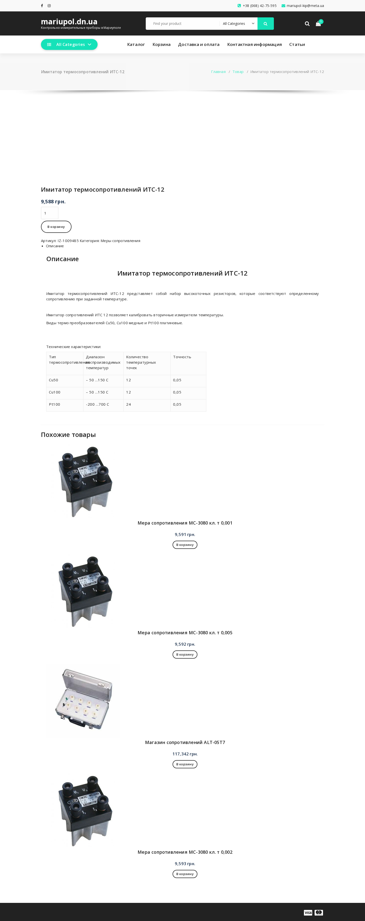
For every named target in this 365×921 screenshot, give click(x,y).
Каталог (136, 44)
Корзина (161, 44)
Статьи (297, 44)
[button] (265, 23)
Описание (55, 245)
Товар (238, 71)
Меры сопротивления (120, 240)
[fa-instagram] (49, 5)
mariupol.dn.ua (69, 21)
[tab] (185, 245)
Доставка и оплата (198, 44)
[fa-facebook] (42, 5)
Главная (218, 71)
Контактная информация (254, 44)
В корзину (56, 226)
